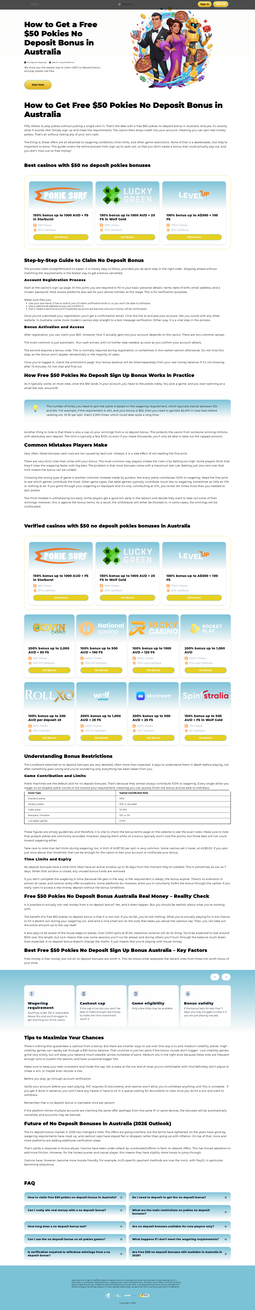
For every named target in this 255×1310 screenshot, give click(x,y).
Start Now (38, 84)
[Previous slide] (215, 977)
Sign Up (221, 4)
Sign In (204, 4)
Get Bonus (61, 237)
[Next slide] (226, 977)
